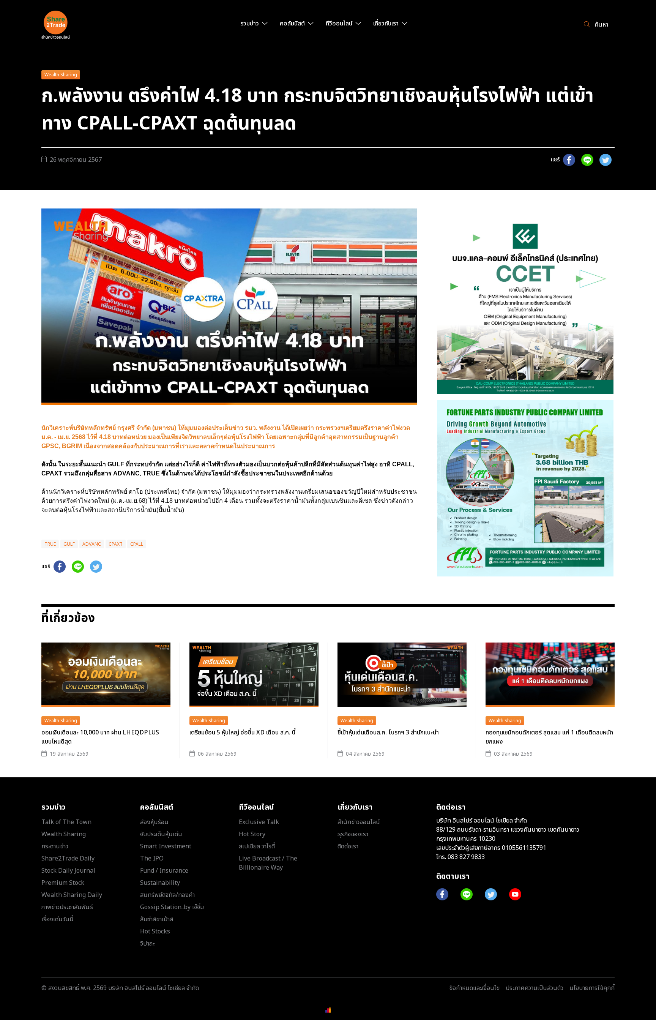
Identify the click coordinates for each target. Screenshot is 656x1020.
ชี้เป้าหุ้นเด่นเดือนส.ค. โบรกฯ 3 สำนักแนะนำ (388, 732)
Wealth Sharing (60, 74)
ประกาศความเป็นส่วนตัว (534, 988)
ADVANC (91, 544)
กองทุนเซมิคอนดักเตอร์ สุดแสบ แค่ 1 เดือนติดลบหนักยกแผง (549, 737)
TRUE (50, 544)
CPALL (136, 544)
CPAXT (116, 544)
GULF (69, 544)
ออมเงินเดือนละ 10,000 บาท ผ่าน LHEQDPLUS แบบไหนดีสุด (100, 737)
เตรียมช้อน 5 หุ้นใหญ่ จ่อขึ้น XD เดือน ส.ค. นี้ (242, 732)
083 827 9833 (466, 857)
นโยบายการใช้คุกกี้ (592, 988)
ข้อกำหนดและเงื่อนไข (474, 988)
